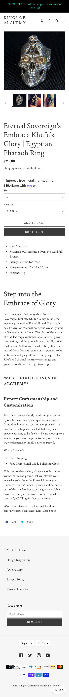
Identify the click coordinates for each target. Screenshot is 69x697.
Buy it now (34, 232)
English (25, 643)
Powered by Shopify (48, 685)
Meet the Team (16, 550)
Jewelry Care (15, 569)
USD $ (41, 643)
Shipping (9, 168)
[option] (19, 99)
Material (8, 204)
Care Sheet (49, 510)
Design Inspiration (18, 560)
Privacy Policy (15, 579)
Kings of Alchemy (15, 20)
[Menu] (63, 20)
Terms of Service (17, 589)
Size (6, 190)
